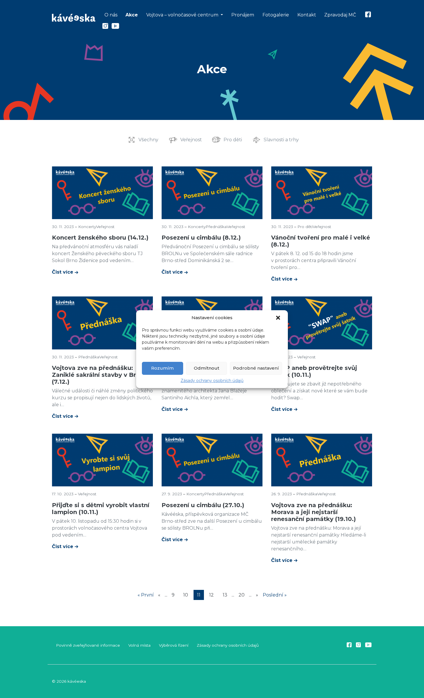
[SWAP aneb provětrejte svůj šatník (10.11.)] (321, 322)
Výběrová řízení (173, 645)
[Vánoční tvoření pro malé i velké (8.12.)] (321, 192)
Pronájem (242, 15)
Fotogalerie (275, 15)
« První (146, 595)
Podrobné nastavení (256, 368)
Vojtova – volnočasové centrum (182, 15)
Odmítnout (206, 368)
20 (242, 595)
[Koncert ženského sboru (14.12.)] (102, 192)
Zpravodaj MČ (340, 15)
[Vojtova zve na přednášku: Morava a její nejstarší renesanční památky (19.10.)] (321, 459)
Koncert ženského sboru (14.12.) (100, 237)
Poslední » (275, 595)
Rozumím (162, 368)
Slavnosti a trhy (281, 139)
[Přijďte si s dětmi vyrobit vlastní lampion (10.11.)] (102, 459)
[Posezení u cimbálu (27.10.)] (212, 459)
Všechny (148, 139)
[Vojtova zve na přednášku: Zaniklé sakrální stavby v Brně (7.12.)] (102, 322)
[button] (278, 318)
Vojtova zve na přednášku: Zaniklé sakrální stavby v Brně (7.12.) (97, 374)
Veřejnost (191, 139)
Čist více (63, 272)
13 (225, 595)
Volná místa (139, 645)
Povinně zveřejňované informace (88, 645)
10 (185, 595)
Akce (131, 15)
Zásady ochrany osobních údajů (212, 380)
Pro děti (233, 139)
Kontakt (306, 15)
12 (211, 595)
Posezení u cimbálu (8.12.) (201, 237)
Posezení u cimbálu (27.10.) (203, 505)
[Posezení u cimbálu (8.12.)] (212, 192)
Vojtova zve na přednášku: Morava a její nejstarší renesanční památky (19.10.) (313, 512)
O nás (110, 15)
